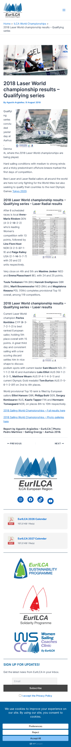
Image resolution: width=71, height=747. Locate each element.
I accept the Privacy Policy (37, 695)
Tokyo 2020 (19, 191)
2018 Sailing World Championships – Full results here (34, 410)
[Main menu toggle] (64, 10)
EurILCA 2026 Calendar (32, 519)
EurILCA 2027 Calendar (32, 538)
